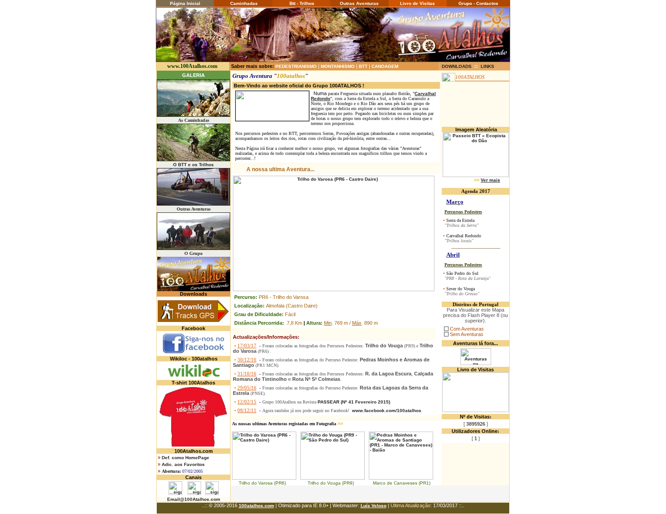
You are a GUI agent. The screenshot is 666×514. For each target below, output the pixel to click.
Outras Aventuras (359, 3)
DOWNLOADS (457, 66)
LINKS (487, 66)
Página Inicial (185, 3)
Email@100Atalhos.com (193, 499)
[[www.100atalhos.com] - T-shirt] (193, 446)
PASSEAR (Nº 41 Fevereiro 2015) (354, 401)
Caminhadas (243, 3)
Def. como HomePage (185, 457)
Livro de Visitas (417, 3)
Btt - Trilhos (301, 3)
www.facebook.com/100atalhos (386, 410)
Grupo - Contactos (478, 3)
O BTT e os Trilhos (193, 164)
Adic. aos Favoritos (183, 464)
